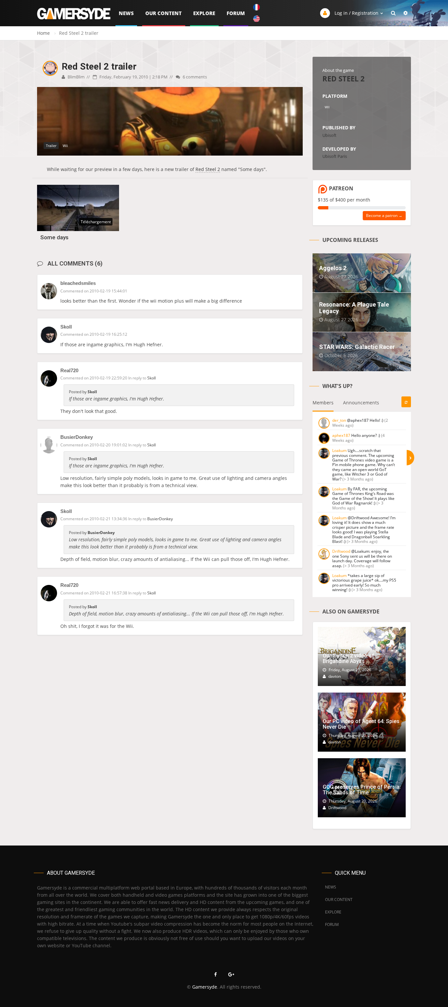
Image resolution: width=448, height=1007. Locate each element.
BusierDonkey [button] (160, 519)
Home (43, 33)
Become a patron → (384, 215)
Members (323, 402)
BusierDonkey (76, 437)
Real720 (69, 370)
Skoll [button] (151, 378)
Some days (54, 237)
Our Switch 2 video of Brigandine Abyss (348, 659)
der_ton (339, 420)
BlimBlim (76, 77)
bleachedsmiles (78, 283)
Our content (163, 13)
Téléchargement (96, 222)
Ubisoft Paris (334, 156)
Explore (204, 13)
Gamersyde (204, 987)
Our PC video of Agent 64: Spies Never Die (361, 724)
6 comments (194, 77)
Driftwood (341, 551)
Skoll (66, 327)
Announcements (361, 402)
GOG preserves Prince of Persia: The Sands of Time (362, 790)
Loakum (339, 450)
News (126, 13)
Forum (236, 13)
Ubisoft (329, 135)
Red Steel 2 (207, 169)
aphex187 (341, 435)
